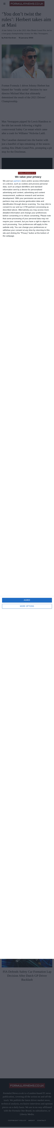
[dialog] (27, 564)
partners (17, 181)
